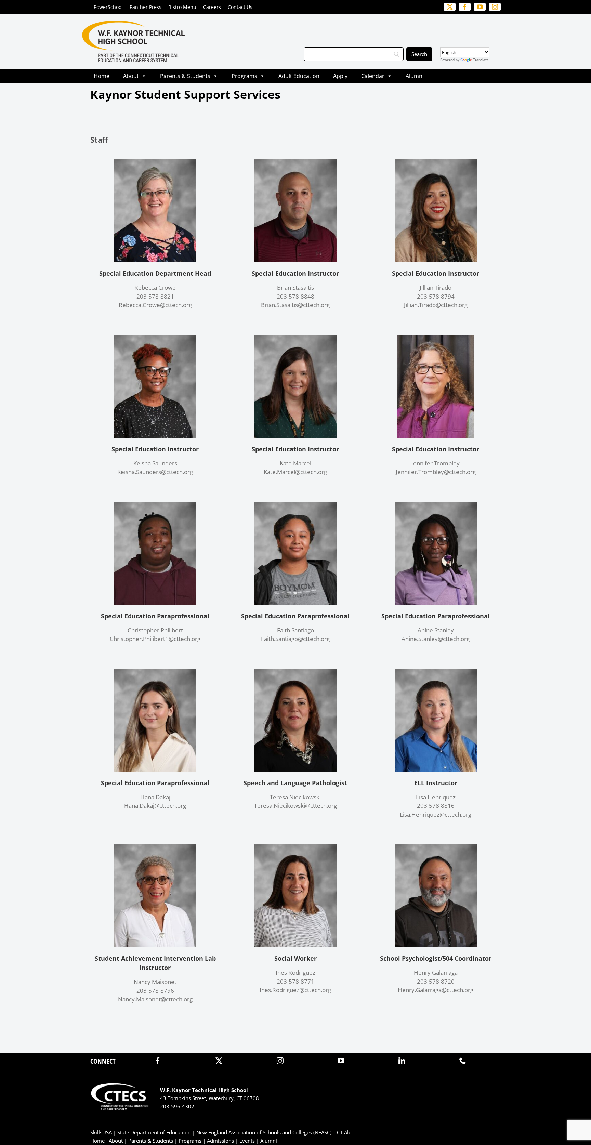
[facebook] (158, 1060)
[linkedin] (401, 1060)
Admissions (220, 1140)
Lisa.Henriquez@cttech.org (435, 814)
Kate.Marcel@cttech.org (295, 472)
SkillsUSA (101, 1132)
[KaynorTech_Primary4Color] (133, 23)
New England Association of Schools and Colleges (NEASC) (263, 1132)
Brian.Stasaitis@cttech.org (295, 305)
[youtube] (341, 1060)
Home (101, 76)
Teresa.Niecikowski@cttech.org (295, 806)
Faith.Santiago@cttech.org (295, 639)
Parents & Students (185, 76)
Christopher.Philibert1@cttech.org (155, 639)
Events (247, 1140)
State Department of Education (153, 1132)
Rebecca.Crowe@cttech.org (155, 305)
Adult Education (298, 76)
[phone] (462, 1060)
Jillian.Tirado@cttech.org (436, 305)
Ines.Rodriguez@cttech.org (295, 990)
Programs (244, 76)
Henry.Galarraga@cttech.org (435, 990)
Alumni (415, 76)
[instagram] (280, 1060)
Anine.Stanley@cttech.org (436, 639)
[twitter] (218, 1060)
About (131, 76)
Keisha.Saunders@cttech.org (155, 472)
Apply (340, 76)
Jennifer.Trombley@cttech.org (436, 472)
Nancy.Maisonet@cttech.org (155, 999)
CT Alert (346, 1132)
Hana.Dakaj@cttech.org (155, 806)
